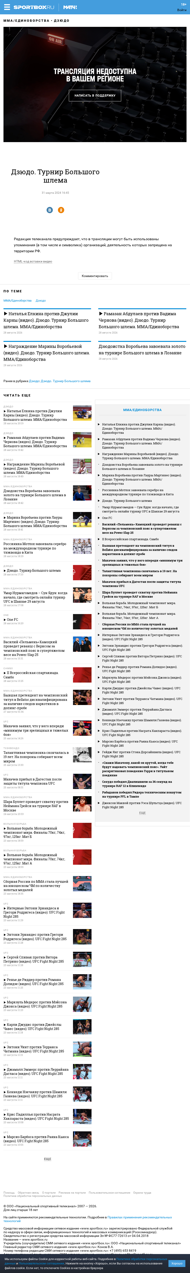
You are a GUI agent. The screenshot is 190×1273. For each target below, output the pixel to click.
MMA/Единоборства (26, 20)
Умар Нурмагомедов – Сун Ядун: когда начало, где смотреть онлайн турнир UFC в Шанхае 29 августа (140, 509)
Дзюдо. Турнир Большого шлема (66, 381)
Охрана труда (142, 1192)
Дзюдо (62, 20)
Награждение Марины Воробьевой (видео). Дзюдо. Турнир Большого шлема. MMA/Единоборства (46, 352)
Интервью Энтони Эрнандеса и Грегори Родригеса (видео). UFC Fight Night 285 (140, 637)
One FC (107, 518)
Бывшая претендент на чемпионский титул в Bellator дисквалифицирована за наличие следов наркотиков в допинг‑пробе (139, 549)
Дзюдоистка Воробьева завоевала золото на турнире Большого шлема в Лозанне (142, 349)
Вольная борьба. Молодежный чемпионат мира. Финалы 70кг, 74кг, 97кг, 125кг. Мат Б (139, 605)
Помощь (9, 1192)
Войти (182, 10)
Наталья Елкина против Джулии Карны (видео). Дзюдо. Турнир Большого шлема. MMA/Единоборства (46, 320)
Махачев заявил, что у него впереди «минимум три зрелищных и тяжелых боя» (142, 562)
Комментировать (95, 276)
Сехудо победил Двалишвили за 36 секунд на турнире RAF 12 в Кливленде (137, 784)
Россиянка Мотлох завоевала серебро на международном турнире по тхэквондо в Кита (138, 492)
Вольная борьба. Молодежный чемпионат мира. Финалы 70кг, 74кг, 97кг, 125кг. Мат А (139, 616)
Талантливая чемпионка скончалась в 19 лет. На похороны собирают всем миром (139, 573)
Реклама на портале (72, 1192)
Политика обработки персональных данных (32, 1196)
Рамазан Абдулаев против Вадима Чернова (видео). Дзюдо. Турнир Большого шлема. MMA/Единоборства (139, 320)
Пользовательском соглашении (41, 1263)
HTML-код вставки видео (33, 261)
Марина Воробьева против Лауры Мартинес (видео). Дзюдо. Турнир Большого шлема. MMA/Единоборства (142, 479)
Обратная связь (28, 1192)
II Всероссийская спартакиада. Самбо (130, 539)
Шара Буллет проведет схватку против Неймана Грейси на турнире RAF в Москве (139, 594)
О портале (49, 1192)
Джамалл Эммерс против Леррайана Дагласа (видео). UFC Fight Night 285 (137, 711)
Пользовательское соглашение (109, 1192)
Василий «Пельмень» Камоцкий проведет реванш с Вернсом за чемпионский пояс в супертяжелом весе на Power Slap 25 (142, 528)
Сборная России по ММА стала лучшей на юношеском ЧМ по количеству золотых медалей (140, 626)
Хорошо (176, 1263)
